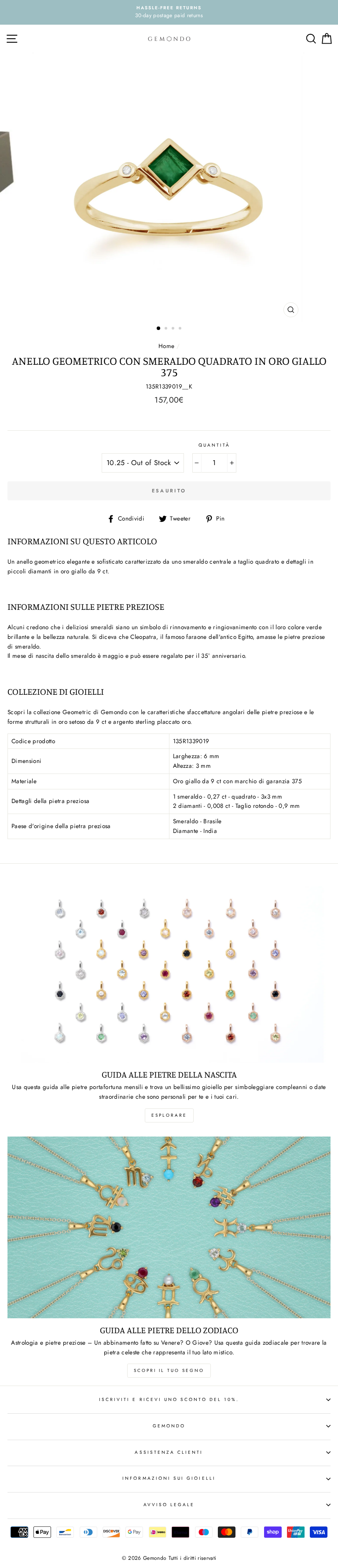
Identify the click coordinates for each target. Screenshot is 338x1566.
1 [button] (159, 328)
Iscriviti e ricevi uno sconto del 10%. (169, 1399)
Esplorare (169, 1115)
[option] (169, 12)
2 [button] (167, 329)
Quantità (214, 445)
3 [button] (174, 329)
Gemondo (169, 1426)
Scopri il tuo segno (169, 1370)
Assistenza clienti (169, 1452)
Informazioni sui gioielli (169, 1478)
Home (166, 345)
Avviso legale (169, 1504)
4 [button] (181, 329)
